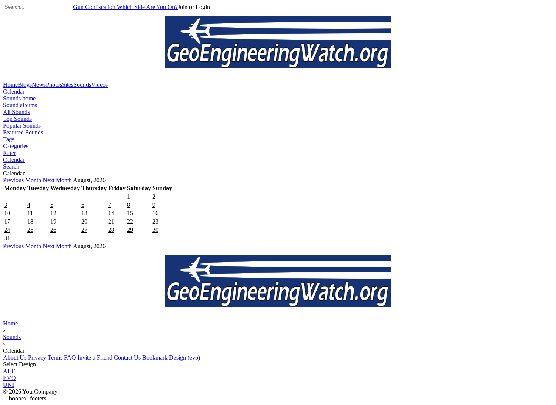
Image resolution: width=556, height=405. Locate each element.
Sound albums (20, 105)
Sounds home (19, 98)
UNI (8, 385)
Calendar (14, 91)
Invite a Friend (95, 357)
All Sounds (16, 112)
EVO (9, 378)
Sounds (12, 337)
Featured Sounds (23, 132)
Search (11, 166)
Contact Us (127, 357)
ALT (9, 371)
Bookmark (155, 357)
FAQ (70, 357)
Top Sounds (17, 119)
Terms (55, 357)
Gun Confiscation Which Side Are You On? (125, 7)
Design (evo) (184, 357)
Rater (9, 153)
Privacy (37, 357)
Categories (15, 146)
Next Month (57, 180)
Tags (8, 139)
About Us (14, 357)
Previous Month (22, 180)
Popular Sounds (22, 125)
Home (10, 323)
